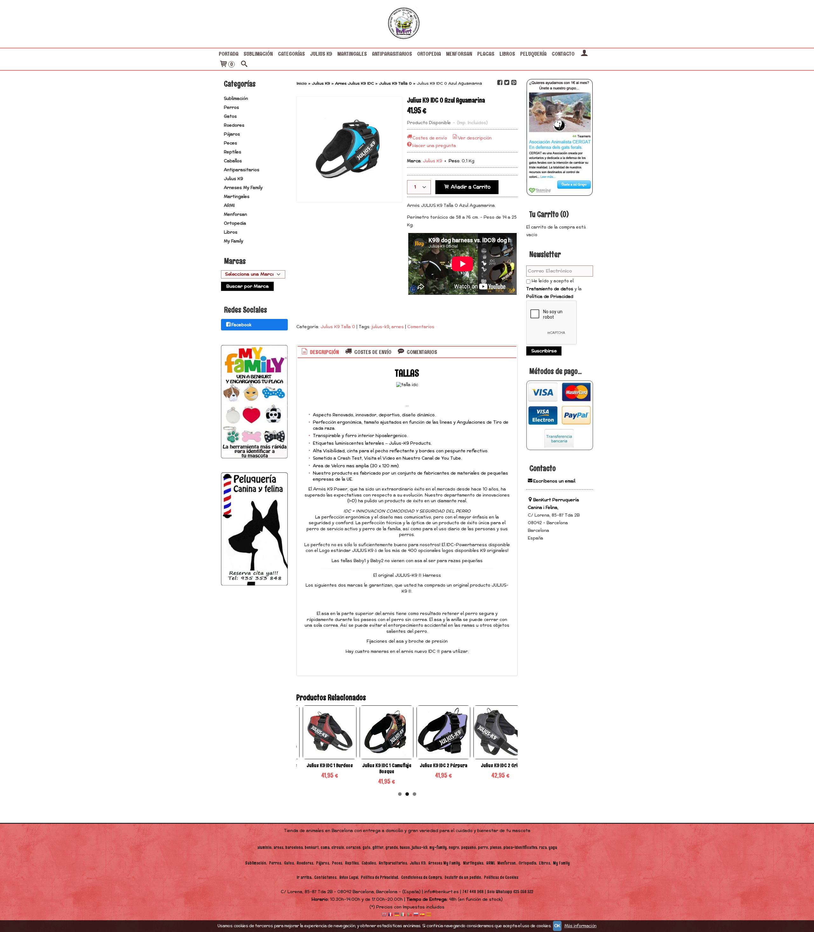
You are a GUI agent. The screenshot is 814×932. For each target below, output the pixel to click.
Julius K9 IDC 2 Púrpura (443, 765)
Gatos (230, 116)
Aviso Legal (348, 877)
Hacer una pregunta (434, 146)
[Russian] (415, 915)
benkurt (312, 847)
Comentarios (420, 327)
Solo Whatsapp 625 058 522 (510, 891)
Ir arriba (304, 877)
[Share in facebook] (499, 82)
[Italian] (403, 915)
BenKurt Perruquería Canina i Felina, (553, 504)
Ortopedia (429, 54)
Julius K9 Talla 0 (338, 327)
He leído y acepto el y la (554, 288)
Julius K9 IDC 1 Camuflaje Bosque (386, 768)
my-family (438, 847)
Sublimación (258, 54)
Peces (230, 143)
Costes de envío (429, 138)
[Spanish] (422, 915)
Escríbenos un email (554, 481)
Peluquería (533, 54)
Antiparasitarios (392, 54)
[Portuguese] (409, 915)
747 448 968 (473, 891)
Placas (485, 54)
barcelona (294, 847)
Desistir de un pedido (463, 877)
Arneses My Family (243, 188)
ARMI (229, 205)
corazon (353, 847)
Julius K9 (321, 54)
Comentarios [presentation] (421, 352)
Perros (231, 107)
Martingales (352, 54)
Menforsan (459, 54)
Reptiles (232, 152)
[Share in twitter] (506, 82)
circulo (337, 847)
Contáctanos (325, 877)
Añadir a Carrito (470, 187)
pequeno (468, 847)
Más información (580, 926)
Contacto (563, 54)
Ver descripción (475, 138)
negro (454, 847)
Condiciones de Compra (421, 877)
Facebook (241, 325)
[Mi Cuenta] (584, 53)
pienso (495, 847)
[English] (384, 915)
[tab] (320, 352)
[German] (396, 915)
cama (325, 847)
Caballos (233, 161)
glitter (377, 847)
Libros (507, 54)
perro (483, 847)
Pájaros (232, 134)
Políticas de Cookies (501, 877)
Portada (228, 54)
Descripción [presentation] (324, 352)
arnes (397, 327)
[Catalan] (429, 915)
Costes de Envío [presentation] (372, 352)
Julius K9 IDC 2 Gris (500, 765)
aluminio (264, 847)
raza (543, 847)
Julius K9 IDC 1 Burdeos (330, 765)
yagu (552, 847)
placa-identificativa (520, 847)
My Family (233, 241)
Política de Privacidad (549, 296)
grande (391, 847)
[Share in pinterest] (513, 82)
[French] (390, 915)
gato (366, 847)
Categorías (291, 54)
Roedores (234, 125)
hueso (405, 847)
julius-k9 (380, 327)
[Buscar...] (244, 64)
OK (557, 926)
